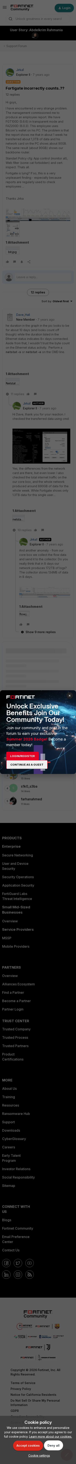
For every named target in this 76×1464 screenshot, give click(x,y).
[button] (38, 1455)
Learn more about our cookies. (50, 1436)
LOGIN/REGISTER (22, 756)
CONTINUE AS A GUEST (26, 764)
